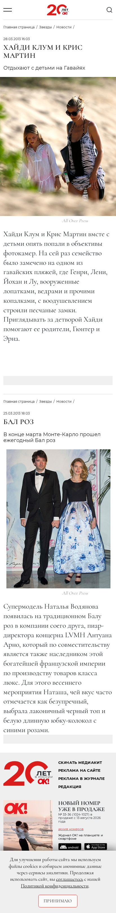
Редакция (70, 787)
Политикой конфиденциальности (54, 886)
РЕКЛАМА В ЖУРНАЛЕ (81, 779)
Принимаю (58, 901)
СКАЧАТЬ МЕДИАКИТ (80, 763)
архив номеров (71, 829)
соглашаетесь (69, 879)
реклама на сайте (79, 770)
